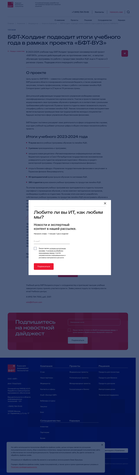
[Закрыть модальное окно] (105, 203)
